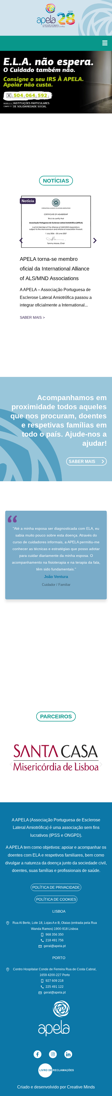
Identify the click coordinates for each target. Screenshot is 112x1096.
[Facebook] (37, 1054)
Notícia (28, 201)
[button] (105, 43)
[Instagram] (53, 1054)
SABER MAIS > (32, 317)
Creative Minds (81, 1087)
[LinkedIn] (68, 1054)
